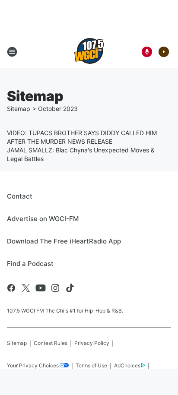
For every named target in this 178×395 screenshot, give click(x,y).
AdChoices (127, 365)
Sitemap (18, 108)
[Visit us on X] (26, 288)
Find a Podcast (30, 263)
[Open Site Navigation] (12, 52)
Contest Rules (50, 343)
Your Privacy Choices (33, 365)
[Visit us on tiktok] (70, 288)
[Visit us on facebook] (11, 288)
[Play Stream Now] (164, 52)
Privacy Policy (91, 343)
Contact (19, 196)
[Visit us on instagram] (55, 288)
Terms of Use (91, 365)
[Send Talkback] (147, 52)
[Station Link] (89, 52)
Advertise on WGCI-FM (43, 219)
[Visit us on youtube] (40, 288)
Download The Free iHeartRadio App (64, 241)
